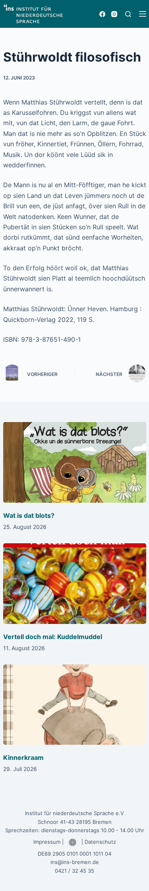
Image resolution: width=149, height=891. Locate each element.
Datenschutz (100, 842)
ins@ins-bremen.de (74, 862)
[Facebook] (102, 14)
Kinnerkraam (23, 757)
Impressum (46, 842)
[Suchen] (128, 14)
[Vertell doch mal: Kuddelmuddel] (74, 583)
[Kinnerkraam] (74, 704)
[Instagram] (114, 14)
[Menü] (142, 13)
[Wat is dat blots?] (74, 462)
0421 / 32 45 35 (74, 871)
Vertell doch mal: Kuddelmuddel (52, 637)
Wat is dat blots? (28, 515)
